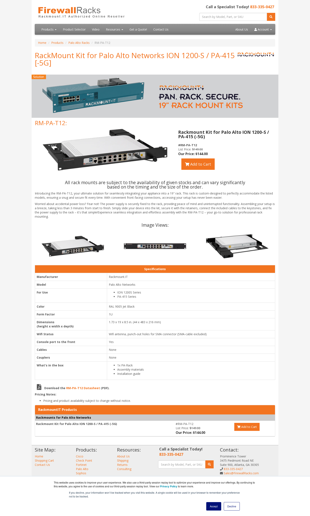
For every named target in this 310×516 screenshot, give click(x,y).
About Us (241, 29)
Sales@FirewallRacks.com (241, 473)
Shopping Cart (44, 460)
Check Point (84, 460)
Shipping (122, 460)
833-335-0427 (262, 6)
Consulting (124, 469)
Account (263, 29)
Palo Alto (82, 469)
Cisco (79, 456)
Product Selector (74, 29)
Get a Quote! (138, 29)
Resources (113, 29)
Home (42, 43)
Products (47, 29)
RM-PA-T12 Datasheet (83, 388)
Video (96, 29)
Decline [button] (231, 506)
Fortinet (81, 465)
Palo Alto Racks (79, 43)
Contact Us (160, 29)
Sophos (81, 473)
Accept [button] (214, 506)
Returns (122, 465)
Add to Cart (200, 164)
